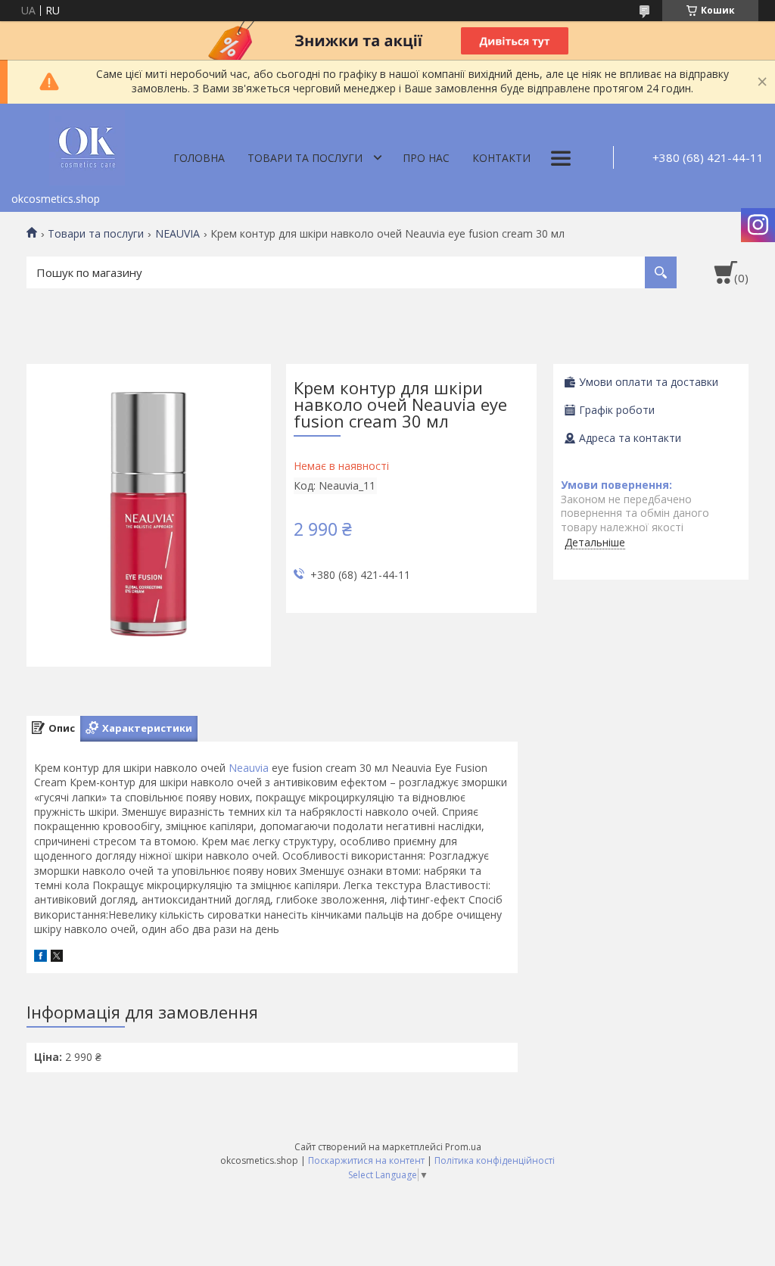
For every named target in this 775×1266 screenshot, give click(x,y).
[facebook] (40, 957)
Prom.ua (463, 1146)
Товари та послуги (305, 158)
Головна (199, 158)
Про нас (426, 158)
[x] (57, 957)
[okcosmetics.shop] (87, 144)
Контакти (501, 158)
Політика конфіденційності (494, 1160)
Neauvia (249, 768)
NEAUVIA (177, 234)
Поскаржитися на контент (366, 1160)
